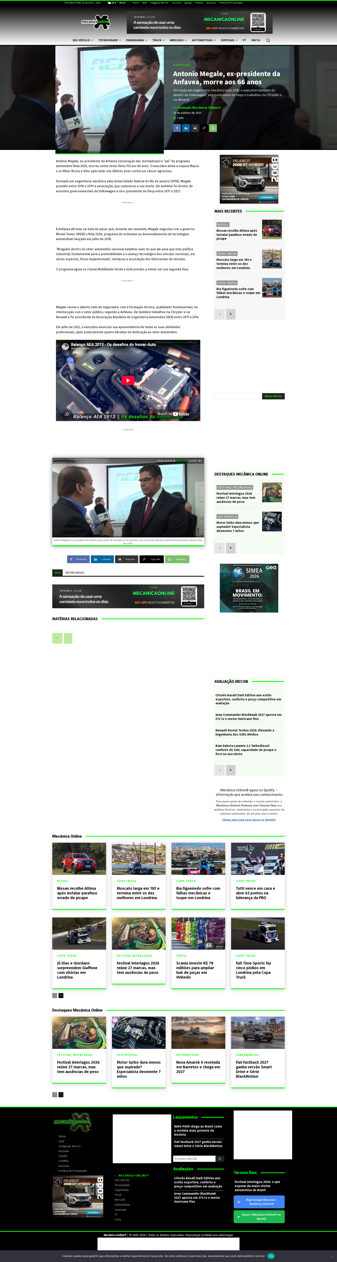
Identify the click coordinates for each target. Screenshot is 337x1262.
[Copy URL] (204, 128)
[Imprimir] (195, 128)
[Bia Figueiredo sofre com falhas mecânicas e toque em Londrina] (272, 288)
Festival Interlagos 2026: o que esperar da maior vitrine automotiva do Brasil (257, 1186)
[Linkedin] (186, 128)
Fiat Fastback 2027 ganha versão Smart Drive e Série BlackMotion (254, 1069)
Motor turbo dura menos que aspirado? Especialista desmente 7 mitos (237, 527)
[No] (332, 1256)
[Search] (220, 1159)
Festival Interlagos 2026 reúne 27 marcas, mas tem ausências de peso (235, 498)
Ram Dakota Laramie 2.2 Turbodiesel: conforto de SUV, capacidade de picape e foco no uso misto (246, 750)
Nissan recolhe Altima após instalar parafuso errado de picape (236, 235)
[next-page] (231, 314)
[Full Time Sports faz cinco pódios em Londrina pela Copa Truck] (258, 933)
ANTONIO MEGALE (74, 572)
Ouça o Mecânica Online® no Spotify (259, 1216)
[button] (268, 40)
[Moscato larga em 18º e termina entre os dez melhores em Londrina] (272, 258)
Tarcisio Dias (245, 1172)
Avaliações (183, 1169)
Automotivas (187, 1055)
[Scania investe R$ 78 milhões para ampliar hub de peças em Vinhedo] (198, 933)
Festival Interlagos (234, 487)
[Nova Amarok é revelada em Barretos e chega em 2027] (198, 1033)
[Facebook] (177, 128)
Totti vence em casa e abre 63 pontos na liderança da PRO (255, 893)
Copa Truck (227, 253)
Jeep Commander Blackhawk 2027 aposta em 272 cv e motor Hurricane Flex (249, 717)
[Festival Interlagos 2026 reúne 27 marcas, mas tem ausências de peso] (272, 492)
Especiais (181, 65)
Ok (271, 1256)
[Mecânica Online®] (95, 22)
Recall (223, 224)
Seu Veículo (227, 516)
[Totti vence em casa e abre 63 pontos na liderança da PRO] (258, 859)
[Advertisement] (127, 213)
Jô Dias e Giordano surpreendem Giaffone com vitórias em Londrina (77, 970)
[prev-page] (57, 638)
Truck (181, 956)
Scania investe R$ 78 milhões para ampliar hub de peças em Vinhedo (195, 970)
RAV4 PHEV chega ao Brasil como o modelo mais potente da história (198, 1130)
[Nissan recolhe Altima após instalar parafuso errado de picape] (272, 229)
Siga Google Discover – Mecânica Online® (261, 1201)
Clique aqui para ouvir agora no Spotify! (249, 819)
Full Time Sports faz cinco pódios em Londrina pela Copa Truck (253, 970)
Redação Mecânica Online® (199, 107)
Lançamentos (247, 1055)
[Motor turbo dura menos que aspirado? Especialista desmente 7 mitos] (272, 521)
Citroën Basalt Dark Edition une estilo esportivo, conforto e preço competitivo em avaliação (248, 699)
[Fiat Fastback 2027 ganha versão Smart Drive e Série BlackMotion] (258, 1033)
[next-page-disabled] (68, 638)
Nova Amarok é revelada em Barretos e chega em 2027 (198, 1067)
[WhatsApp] (213, 128)
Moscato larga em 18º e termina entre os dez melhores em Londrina (234, 264)
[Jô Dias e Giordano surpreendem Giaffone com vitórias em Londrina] (79, 933)
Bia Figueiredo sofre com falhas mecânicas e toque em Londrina (238, 293)
